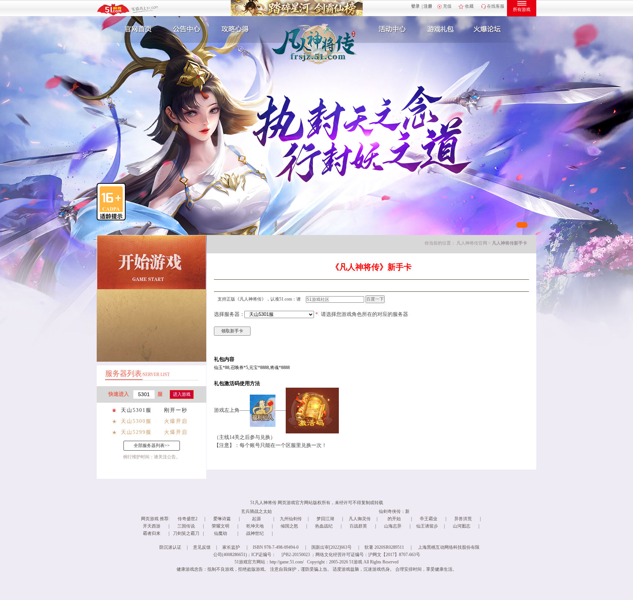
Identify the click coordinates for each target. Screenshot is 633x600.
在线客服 (495, 6)
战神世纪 (255, 533)
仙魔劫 (220, 533)
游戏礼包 (441, 29)
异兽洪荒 (463, 518)
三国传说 (186, 526)
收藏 (469, 6)
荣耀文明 (220, 526)
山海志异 (392, 526)
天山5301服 (136, 410)
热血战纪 (324, 526)
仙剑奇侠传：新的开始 (394, 515)
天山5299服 (136, 432)
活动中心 (390, 29)
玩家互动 (491, 29)
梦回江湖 (325, 518)
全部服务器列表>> (152, 445)
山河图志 (461, 526)
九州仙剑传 (291, 518)
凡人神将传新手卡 (509, 243)
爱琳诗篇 (222, 518)
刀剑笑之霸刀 (186, 533)
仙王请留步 (427, 526)
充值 (447, 6)
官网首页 (135, 29)
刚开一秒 (176, 410)
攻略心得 (236, 29)
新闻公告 (186, 29)
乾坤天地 (255, 526)
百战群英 (358, 526)
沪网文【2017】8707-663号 (394, 554)
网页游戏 (150, 518)
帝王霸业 (428, 518)
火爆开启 (176, 421)
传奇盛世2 (187, 518)
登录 (415, 6)
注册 (427, 6)
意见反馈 (202, 547)
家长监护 (231, 547)
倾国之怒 (289, 526)
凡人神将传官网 (471, 243)
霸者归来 (151, 533)
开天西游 (151, 526)
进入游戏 (181, 394)
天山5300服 (136, 421)
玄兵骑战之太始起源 (256, 515)
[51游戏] (128, 9)
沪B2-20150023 (295, 554)
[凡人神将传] (297, 46)
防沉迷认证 (170, 547)
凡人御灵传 (360, 518)
